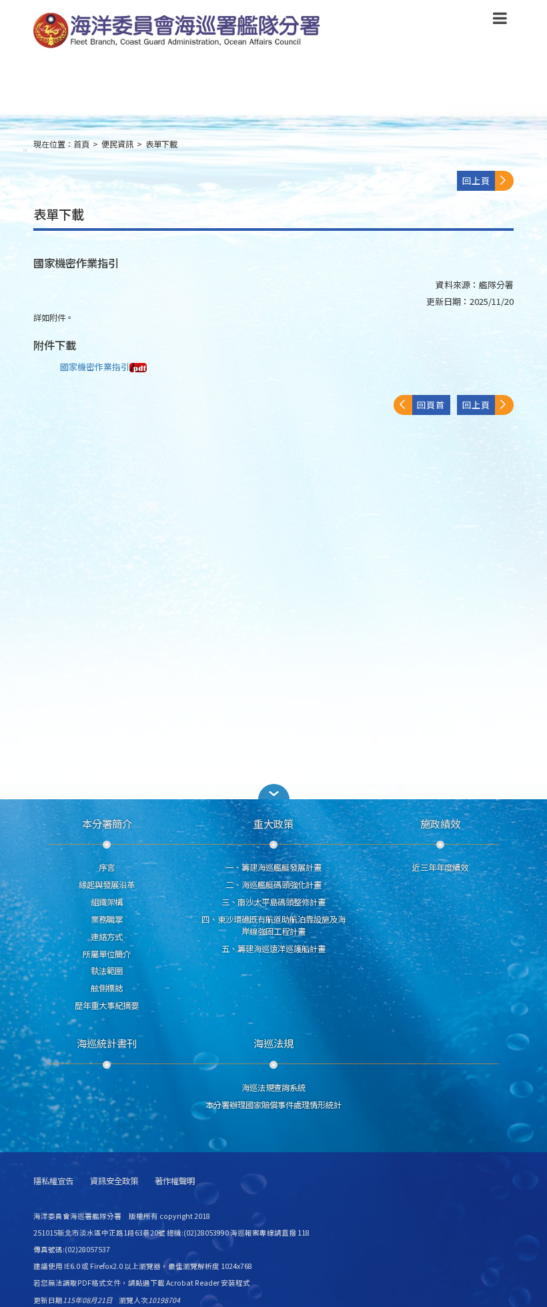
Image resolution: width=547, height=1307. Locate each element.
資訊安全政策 (114, 1181)
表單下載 (161, 144)
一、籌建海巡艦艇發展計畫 (273, 867)
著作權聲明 (175, 1181)
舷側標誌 (107, 988)
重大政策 (273, 823)
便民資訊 (117, 144)
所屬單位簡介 (107, 954)
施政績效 (440, 823)
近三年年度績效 (440, 867)
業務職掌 (107, 919)
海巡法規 (273, 1042)
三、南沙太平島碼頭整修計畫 (273, 902)
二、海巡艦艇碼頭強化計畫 (273, 885)
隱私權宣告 (53, 1181)
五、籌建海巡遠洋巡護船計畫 (273, 949)
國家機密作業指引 (94, 366)
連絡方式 (107, 937)
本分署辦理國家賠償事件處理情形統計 (273, 1105)
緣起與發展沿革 (107, 885)
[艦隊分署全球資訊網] (178, 31)
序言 (107, 867)
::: (25, 150)
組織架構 (107, 902)
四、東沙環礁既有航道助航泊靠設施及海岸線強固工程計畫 (273, 925)
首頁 (81, 144)
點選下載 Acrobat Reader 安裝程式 (192, 1283)
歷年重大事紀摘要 (107, 1005)
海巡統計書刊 (107, 1042)
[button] (500, 21)
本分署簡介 (107, 823)
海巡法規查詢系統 (273, 1087)
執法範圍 (107, 971)
